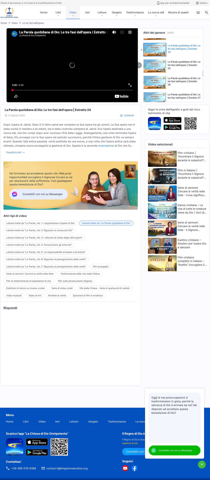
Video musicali (13, 295)
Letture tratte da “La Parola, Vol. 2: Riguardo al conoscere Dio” (39, 230)
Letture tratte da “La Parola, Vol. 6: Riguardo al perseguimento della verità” (46, 259)
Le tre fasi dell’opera (33, 23)
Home (43, 12)
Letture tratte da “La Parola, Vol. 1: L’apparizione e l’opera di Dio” (40, 223)
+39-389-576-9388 (23, 468)
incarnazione (106, 145)
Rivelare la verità (57, 295)
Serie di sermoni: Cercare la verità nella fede (29, 273)
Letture (102, 12)
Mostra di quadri (178, 12)
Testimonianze (135, 12)
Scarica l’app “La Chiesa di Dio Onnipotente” (37, 433)
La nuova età (156, 12)
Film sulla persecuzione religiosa (75, 281)
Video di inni (34, 295)
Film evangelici (101, 266)
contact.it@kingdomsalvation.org (67, 468)
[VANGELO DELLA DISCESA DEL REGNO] (10, 12)
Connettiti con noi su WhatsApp (175, 450)
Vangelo (117, 12)
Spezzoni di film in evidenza (88, 295)
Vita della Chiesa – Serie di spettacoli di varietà (104, 288)
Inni (87, 12)
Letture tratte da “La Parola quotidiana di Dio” (106, 223)
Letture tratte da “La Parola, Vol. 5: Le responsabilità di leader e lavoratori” (46, 252)
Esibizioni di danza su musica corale (25, 288)
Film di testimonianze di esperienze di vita (28, 281)
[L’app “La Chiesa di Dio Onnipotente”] (154, 123)
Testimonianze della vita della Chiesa (80, 273)
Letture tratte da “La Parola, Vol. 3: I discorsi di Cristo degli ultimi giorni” (44, 237)
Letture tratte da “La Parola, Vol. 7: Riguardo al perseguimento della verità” (46, 266)
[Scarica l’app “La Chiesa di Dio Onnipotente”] (14, 446)
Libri (58, 12)
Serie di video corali (62, 288)
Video (72, 12)
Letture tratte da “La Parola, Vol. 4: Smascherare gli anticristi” (39, 244)
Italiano (203, 2)
